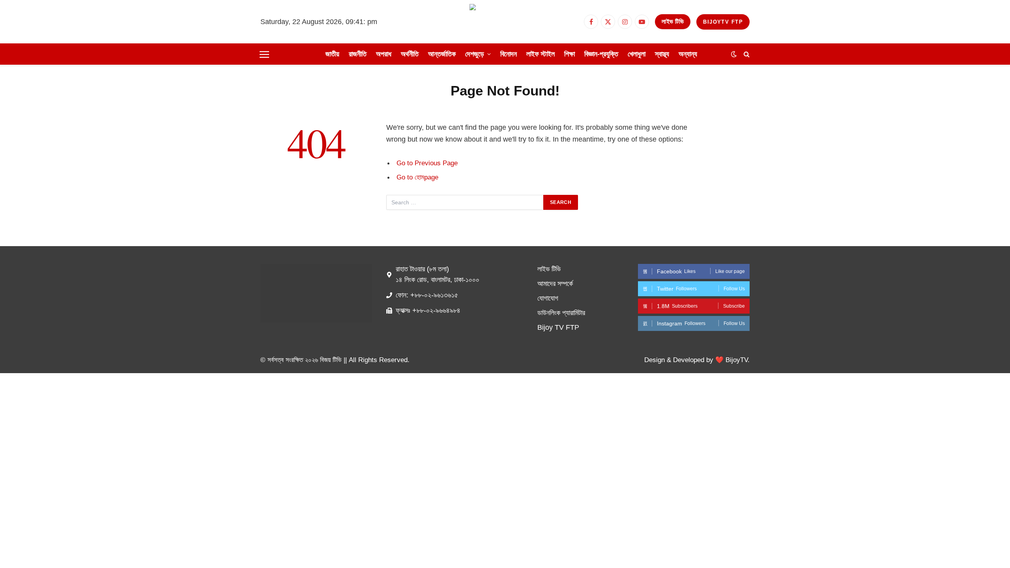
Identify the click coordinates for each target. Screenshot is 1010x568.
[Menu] (264, 54)
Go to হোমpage (417, 177)
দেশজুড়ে (474, 54)
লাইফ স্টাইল (540, 54)
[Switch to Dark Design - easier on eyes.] (734, 54)
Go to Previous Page (427, 163)
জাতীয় (332, 54)
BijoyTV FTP (723, 22)
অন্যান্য (688, 54)
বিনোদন (508, 54)
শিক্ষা (569, 54)
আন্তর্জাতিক (442, 54)
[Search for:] (465, 202)
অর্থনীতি (410, 54)
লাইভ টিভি (673, 21)
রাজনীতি (358, 54)
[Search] (746, 54)
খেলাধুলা (636, 54)
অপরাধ (383, 54)
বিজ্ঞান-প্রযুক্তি (601, 54)
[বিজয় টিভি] (505, 21)
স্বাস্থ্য (662, 54)
